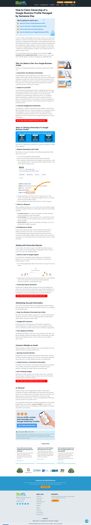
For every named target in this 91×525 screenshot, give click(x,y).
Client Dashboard (41, 501)
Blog (38, 507)
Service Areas (40, 514)
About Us (36, 4)
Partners (39, 509)
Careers (39, 505)
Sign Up (55, 500)
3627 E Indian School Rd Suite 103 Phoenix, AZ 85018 (24, 498)
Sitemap (55, 523)
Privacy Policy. (43, 523)
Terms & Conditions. (49, 523)
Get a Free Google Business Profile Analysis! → (31, 120)
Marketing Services (44, 4)
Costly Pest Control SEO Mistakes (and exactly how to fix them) (45, 448)
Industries (52, 4)
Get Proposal (45, 486)
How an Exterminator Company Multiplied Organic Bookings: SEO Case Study (25, 449)
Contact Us (72, 5)
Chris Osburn (20, 460)
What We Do (39, 498)
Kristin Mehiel (21, 431)
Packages (39, 499)
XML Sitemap (60, 523)
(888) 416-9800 (69, 2)
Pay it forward (40, 512)
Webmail (39, 503)
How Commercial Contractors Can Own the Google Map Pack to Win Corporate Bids (66, 449)
